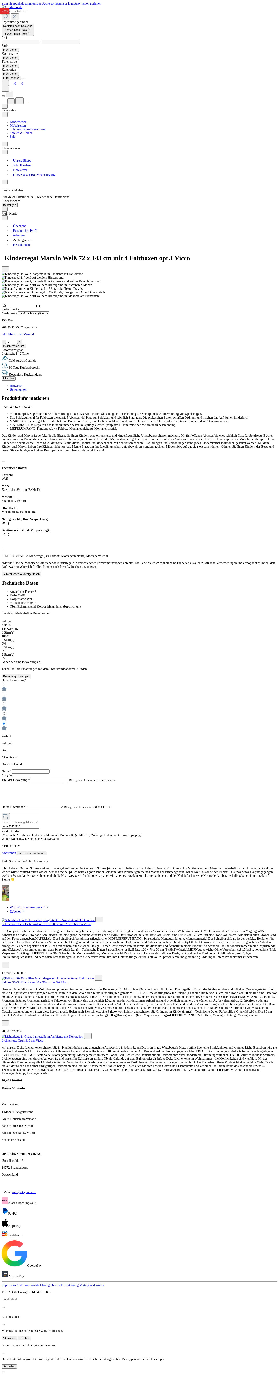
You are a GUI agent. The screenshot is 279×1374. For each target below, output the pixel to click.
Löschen (24, 1338)
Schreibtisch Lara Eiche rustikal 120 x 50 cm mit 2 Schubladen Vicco (46, 924)
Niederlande (45, 197)
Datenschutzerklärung (65, 1285)
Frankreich (9, 197)
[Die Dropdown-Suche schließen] (15, 16)
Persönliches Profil (24, 230)
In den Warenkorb (13, 345)
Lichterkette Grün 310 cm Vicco (22, 1040)
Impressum (9, 1285)
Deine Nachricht (13, 807)
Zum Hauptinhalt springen (19, 3)
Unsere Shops (21, 160)
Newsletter (19, 170)
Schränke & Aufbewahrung (27, 129)
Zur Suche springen (49, 3)
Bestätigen (9, 205)
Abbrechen (9, 853)
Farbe (6, 309)
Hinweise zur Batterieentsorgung (33, 174)
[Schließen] (3, 1371)
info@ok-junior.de (24, 1192)
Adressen (18, 235)
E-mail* (7, 775)
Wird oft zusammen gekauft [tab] (28, 907)
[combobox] (20, 11)
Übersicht (19, 226)
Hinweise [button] (16, 385)
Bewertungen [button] (18, 389)
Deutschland (62, 197)
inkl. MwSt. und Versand (18, 334)
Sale (12, 136)
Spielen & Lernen (21, 133)
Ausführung (10, 313)
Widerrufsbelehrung (37, 1285)
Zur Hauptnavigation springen (81, 3)
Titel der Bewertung (16, 780)
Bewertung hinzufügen (16, 676)
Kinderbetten (18, 122)
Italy (33, 197)
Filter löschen (11, 77)
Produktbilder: (11, 831)
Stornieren (9, 1338)
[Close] (23, 78)
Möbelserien (18, 125)
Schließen (9, 1366)
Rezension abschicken (31, 853)
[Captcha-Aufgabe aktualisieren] (6, 816)
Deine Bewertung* (14, 680)
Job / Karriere (21, 165)
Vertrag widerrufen (92, 1285)
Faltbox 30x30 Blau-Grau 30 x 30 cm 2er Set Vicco (35, 982)
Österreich (23, 197)
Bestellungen (21, 244)
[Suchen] (6, 16)
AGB (20, 1285)
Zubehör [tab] (16, 911)
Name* (7, 771)
